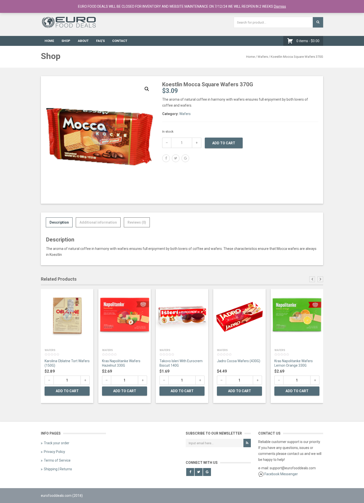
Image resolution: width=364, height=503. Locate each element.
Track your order (56, 443)
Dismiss (280, 6)
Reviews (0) (137, 222)
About (83, 41)
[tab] (59, 222)
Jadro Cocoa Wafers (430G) (238, 361)
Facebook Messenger (281, 474)
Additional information (98, 222)
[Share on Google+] (185, 158)
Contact (119, 41)
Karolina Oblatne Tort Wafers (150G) (67, 363)
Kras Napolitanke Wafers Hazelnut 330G (121, 363)
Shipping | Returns (58, 469)
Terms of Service (57, 460)
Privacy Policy (54, 452)
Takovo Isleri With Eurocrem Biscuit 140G (181, 363)
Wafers (263, 57)
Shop (65, 41)
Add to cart (223, 143)
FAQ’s (100, 41)
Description (59, 222)
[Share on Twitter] (176, 158)
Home (49, 41)
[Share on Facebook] (166, 158)
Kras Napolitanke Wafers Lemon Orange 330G (293, 363)
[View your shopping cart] (291, 41)
